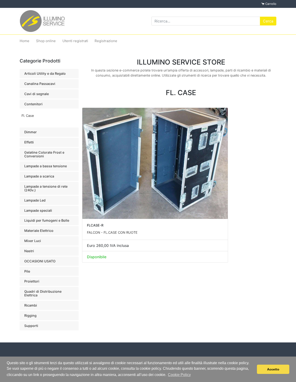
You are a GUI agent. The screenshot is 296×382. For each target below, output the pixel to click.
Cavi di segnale (36, 94)
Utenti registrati (75, 41)
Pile (27, 271)
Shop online (46, 41)
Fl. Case (28, 116)
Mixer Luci (32, 241)
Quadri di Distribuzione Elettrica (43, 293)
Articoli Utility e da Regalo (45, 73)
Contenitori (33, 104)
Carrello (270, 4)
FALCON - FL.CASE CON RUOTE (112, 232)
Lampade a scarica (39, 176)
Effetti (29, 142)
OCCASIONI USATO (40, 261)
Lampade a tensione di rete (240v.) (46, 188)
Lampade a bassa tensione (45, 166)
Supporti (31, 326)
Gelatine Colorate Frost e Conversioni (44, 154)
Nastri (29, 251)
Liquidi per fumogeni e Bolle (46, 220)
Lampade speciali (38, 210)
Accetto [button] (273, 369)
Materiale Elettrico (38, 231)
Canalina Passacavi (39, 84)
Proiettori (31, 281)
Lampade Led (35, 200)
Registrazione (106, 41)
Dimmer (30, 132)
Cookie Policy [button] (179, 375)
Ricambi (30, 305)
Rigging (30, 315)
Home (24, 41)
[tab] (49, 73)
